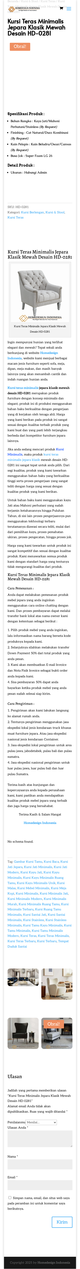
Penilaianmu (16, 1122)
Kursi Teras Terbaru (22, 941)
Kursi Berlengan (32, 212)
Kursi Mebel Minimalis (33, 888)
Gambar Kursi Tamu (28, 862)
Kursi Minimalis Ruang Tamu (39, 904)
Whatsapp (20, 192)
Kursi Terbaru (47, 941)
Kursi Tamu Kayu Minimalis (42, 925)
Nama (13, 1157)
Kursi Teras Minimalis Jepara (38, 251)
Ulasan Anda (18, 1128)
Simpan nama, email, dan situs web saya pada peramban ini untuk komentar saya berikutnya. (39, 1203)
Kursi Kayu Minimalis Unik (36, 883)
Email (13, 1177)
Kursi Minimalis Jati (54, 893)
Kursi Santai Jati (34, 915)
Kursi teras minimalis (23, 388)
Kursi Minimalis (27, 893)
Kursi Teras (16, 217)
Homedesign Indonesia (40, 823)
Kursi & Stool (55, 212)
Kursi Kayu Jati (31, 872)
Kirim (62, 1222)
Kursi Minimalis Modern (25, 899)
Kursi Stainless (33, 920)
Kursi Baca (51, 862)
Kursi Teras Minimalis (27, 575)
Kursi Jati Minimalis (38, 867)
